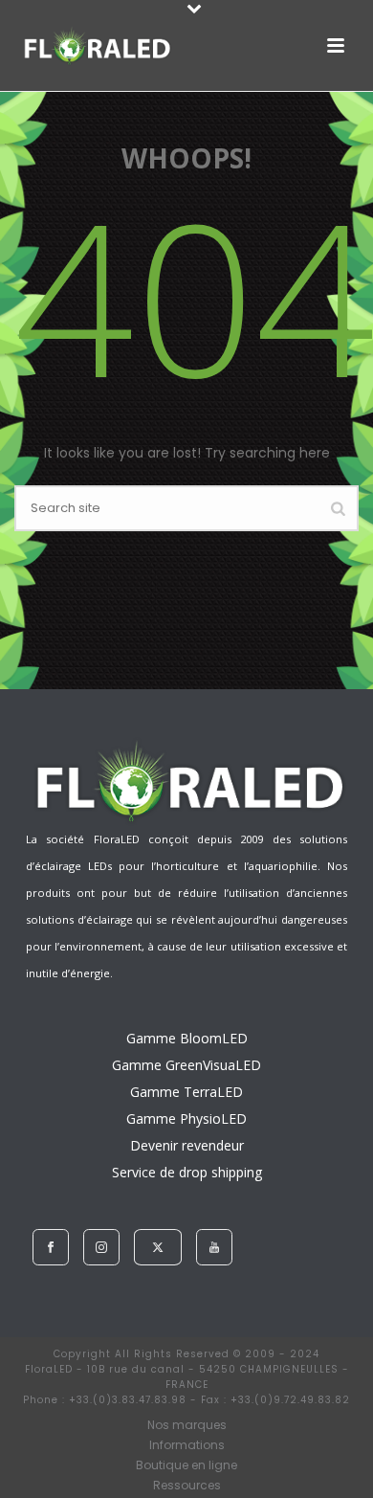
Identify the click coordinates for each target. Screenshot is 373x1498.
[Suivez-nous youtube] (214, 1247)
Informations (187, 1445)
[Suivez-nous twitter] (158, 1247)
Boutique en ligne (186, 1465)
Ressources (187, 1485)
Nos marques (187, 1425)
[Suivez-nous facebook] (51, 1247)
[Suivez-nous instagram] (101, 1247)
